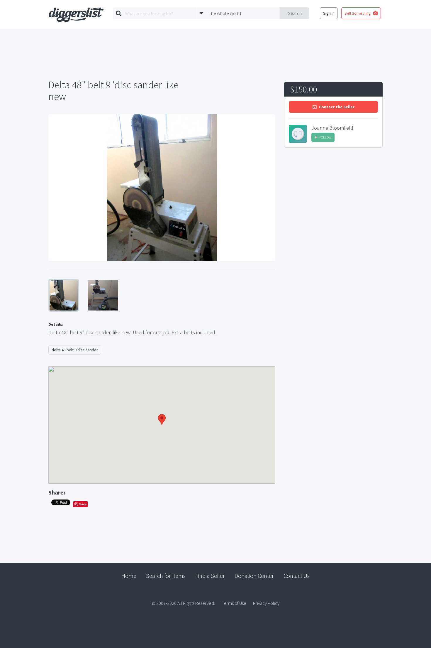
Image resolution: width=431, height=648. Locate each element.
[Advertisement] (333, 196)
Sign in (329, 13)
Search (295, 13)
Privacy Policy (266, 603)
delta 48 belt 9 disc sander (75, 349)
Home (128, 575)
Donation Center (254, 575)
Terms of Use (234, 603)
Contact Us (297, 575)
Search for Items (166, 575)
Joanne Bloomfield (332, 128)
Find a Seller (210, 575)
